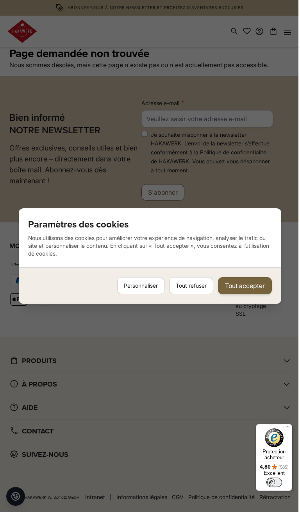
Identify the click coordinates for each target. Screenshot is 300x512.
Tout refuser (191, 285)
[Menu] (287, 428)
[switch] (274, 482)
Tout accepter (245, 286)
